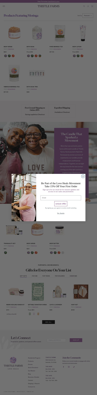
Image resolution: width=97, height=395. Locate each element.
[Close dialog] (83, 176)
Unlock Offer (61, 203)
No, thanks (60, 213)
